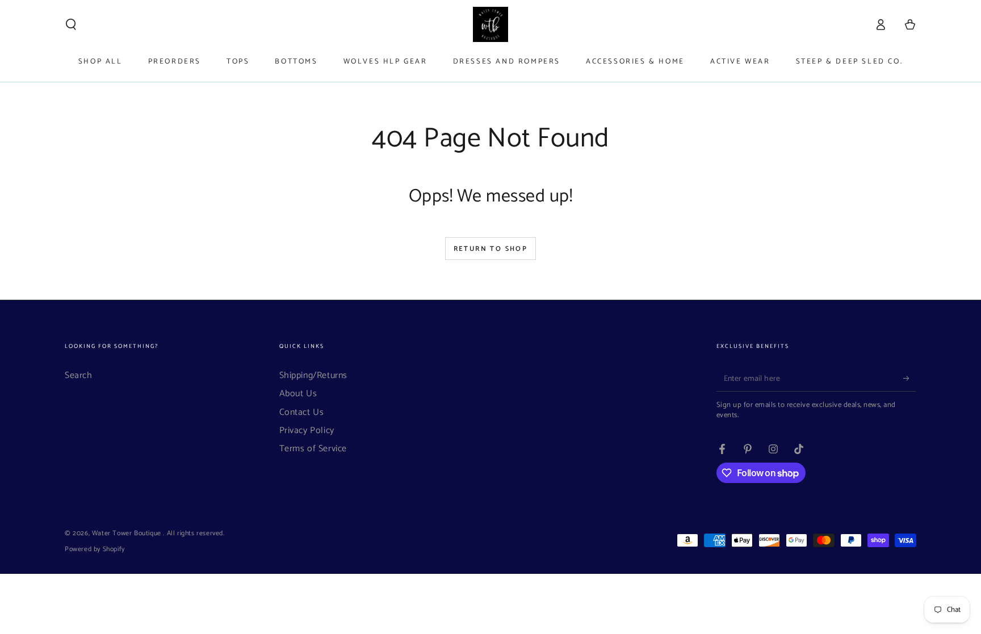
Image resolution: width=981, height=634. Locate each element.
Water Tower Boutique (128, 533)
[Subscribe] (909, 378)
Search (79, 375)
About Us (298, 393)
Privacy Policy (306, 430)
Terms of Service (313, 448)
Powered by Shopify (95, 550)
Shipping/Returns (313, 375)
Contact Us (301, 412)
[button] (71, 24)
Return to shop (491, 248)
